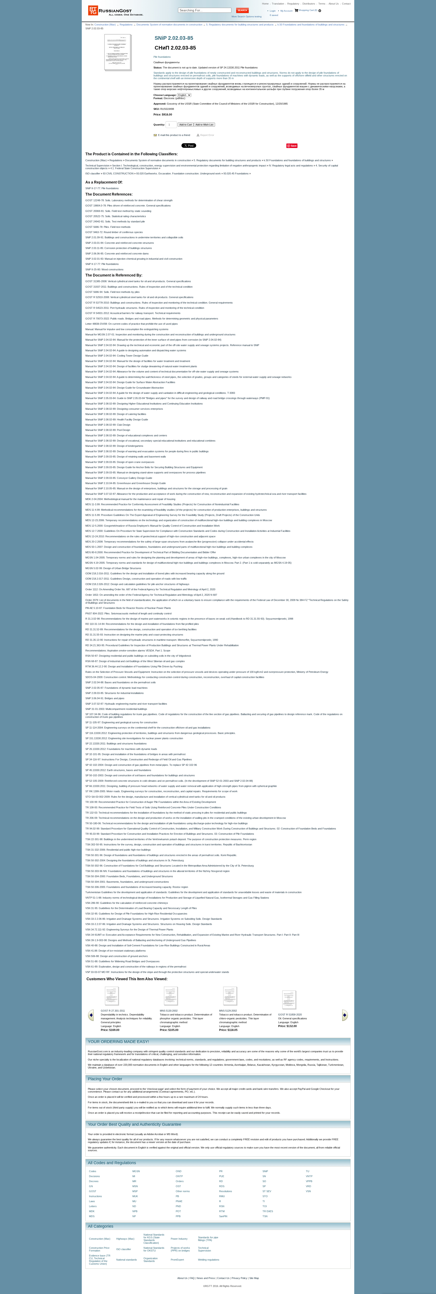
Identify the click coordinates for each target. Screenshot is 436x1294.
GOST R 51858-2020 (290, 1014)
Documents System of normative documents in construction (169, 24)
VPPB (309, 1181)
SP (264, 1186)
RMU (222, 1196)
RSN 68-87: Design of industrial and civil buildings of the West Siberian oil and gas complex (135, 661)
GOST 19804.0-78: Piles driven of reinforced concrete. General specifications (128, 205)
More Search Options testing (247, 16)
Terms (321, 3)
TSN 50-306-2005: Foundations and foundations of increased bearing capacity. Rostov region (136, 887)
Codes (92, 1171)
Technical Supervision (97, 165)
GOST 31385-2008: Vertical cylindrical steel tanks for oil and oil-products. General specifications (138, 281)
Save (294, 145)
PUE (221, 1176)
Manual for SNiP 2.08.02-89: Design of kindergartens (114, 446)
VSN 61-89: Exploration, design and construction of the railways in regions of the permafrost (135, 966)
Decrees (94, 1181)
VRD (308, 1186)
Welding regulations (208, 1259)
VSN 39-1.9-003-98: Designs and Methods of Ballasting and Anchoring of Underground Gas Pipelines (140, 940)
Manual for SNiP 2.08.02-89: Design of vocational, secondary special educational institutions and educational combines (150, 440)
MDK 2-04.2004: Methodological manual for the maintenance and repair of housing (130, 499)
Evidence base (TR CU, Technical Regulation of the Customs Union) (99, 1259)
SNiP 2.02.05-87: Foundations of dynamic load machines (116, 687)
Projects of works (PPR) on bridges (180, 1249)
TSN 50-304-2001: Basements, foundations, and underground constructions (127, 881)
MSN (135, 1186)
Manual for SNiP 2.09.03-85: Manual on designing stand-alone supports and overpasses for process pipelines (145, 472)
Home (265, 3)
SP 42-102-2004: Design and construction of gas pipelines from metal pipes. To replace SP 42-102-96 (141, 765)
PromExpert (177, 1259)
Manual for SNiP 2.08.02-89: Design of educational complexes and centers (126, 435)
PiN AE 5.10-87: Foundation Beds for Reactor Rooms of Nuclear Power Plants (128, 608)
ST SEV (267, 1191)
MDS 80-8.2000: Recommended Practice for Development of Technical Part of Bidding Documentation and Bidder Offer (150, 552)
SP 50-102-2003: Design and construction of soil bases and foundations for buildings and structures (140, 775)
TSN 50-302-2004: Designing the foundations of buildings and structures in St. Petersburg (134, 860)
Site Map (254, 1278)
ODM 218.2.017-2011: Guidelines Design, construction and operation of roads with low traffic (136, 578)
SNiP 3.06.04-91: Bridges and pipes (104, 698)
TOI (265, 1206)
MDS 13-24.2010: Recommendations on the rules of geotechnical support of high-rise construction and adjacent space (150, 536)
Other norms (183, 1191)
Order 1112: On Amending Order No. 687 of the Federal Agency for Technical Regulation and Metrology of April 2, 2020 (150, 589)
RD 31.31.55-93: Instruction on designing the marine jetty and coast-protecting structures (134, 634)
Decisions (94, 1176)
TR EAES (268, 1211)
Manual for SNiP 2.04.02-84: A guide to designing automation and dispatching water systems (135, 350)
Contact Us (223, 1278)
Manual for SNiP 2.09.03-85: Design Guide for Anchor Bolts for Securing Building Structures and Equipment (144, 467)
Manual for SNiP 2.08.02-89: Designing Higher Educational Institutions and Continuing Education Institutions (144, 403)
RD (221, 1181)
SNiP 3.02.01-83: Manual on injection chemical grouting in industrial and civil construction (133, 258)
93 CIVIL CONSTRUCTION (118, 173)
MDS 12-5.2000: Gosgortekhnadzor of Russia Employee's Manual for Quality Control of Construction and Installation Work (152, 525)
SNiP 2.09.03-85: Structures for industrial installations (114, 693)
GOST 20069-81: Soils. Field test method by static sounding (118, 211)
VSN (308, 1191)
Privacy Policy (239, 1278)
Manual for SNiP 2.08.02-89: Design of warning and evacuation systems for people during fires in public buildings (147, 451)
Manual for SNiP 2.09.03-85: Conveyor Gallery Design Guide (118, 478)
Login (273, 11)
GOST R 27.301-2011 (113, 1010)
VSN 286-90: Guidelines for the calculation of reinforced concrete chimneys (126, 903)
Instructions (95, 1196)
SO (264, 1181)
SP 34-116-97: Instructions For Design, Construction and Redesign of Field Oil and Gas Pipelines (138, 759)
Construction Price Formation (99, 1249)
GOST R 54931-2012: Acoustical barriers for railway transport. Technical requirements (133, 313)
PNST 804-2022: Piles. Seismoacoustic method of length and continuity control (128, 613)
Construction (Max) (105, 24)
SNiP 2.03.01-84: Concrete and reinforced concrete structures (119, 242)
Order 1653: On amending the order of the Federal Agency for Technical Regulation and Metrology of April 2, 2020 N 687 (151, 594)
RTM (222, 1211)
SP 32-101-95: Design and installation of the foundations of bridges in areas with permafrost (135, 754)
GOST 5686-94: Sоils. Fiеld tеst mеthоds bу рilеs (112, 292)
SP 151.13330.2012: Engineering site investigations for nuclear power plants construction (134, 738)
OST (178, 1186)
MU (134, 1201)
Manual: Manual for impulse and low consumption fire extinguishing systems (126, 329)
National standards (126, 1259)
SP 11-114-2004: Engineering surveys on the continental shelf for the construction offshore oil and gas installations (148, 727)
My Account (286, 11)
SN (264, 1176)
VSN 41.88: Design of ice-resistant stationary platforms (115, 950)
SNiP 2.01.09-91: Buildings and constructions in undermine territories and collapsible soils (134, 237)
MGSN (136, 1171)
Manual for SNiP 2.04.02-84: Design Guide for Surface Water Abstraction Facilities (130, 382)
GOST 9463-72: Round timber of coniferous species (114, 232)
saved (274, 15)
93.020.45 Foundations (236, 173)
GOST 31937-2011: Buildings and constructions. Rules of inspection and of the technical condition (139, 286)
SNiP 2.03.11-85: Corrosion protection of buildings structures (118, 248)
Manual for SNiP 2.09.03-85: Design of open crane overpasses (119, 462)
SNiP (265, 1171)
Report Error (207, 135)
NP (134, 1216)
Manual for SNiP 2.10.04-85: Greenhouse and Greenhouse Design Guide (125, 483)
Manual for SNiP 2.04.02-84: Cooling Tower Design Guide (116, 355)
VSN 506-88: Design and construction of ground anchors (116, 956)
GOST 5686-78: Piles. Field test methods (108, 227)
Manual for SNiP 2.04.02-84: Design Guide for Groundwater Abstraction (124, 387)
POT (178, 1211)
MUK (135, 1196)
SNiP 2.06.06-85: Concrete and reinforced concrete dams (117, 253)
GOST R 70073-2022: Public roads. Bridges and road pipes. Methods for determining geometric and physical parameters (151, 318)
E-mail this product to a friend (174, 135)
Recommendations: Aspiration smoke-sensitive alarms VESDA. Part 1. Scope (127, 650)
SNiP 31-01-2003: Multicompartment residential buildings (116, 709)
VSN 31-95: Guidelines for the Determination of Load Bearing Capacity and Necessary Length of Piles (141, 908)
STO (265, 1196)
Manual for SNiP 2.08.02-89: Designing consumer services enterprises (124, 408)
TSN (265, 1216)
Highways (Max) (125, 1238)
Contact (346, 3)
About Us (334, 3)
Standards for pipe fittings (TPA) (208, 1238)
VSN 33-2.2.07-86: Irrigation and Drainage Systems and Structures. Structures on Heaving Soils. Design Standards (148, 924)
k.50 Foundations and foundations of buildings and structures (310, 24)
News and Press (206, 1278)
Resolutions (225, 1191)
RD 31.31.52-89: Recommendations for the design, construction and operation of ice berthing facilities (141, 629)
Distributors (308, 3)
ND (134, 1206)
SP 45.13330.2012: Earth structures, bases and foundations (118, 770)
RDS (221, 1186)
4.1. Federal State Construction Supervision (134, 168)
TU (307, 1171)
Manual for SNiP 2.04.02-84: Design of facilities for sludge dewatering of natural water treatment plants (141, 366)
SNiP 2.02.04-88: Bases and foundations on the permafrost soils (120, 682)
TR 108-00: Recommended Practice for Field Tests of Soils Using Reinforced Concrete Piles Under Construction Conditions (153, 807)
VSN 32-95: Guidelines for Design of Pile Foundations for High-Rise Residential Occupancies (136, 913)
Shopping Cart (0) (308, 10)
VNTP (309, 1176)
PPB (178, 1216)
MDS (91, 1216)
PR (221, 1171)
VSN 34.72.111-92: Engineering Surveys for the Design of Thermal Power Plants (129, 929)
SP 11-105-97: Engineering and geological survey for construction (121, 722)
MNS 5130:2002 (169, 1010)
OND (178, 1171)
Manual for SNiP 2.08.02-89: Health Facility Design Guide (116, 419)
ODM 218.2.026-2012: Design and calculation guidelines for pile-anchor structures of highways (137, 584)
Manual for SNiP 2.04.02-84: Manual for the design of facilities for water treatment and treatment (137, 361)
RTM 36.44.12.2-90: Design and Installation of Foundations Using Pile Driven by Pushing (133, 666)
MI (133, 1176)
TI (264, 1201)
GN (91, 1186)
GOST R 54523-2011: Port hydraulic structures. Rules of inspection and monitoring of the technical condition (144, 308)
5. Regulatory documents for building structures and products (240, 24)
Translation (278, 3)
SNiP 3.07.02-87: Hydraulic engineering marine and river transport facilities (126, 703)
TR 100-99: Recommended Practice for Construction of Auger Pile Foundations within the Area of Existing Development (150, 802)
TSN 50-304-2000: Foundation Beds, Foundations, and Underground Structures (129, 876)
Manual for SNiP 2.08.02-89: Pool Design (107, 430)
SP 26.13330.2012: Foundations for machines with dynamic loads (121, 749)
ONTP (179, 1176)
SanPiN (223, 1216)
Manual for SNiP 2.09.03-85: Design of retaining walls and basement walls (125, 456)
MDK (91, 1211)
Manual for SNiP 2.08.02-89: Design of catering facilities (115, 414)
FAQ (192, 1278)
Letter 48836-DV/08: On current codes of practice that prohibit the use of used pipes (131, 323)
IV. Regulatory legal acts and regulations (291, 165)
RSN (221, 1206)
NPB (134, 1211)
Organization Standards (151, 1259)
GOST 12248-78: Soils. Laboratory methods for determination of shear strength (129, 200)
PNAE (179, 1201)
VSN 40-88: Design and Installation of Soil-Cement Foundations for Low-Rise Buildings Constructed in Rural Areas (147, 945)
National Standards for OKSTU (154, 1249)
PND (178, 1206)
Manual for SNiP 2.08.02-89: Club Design (107, 424)
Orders (180, 1181)
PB (177, 1196)
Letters (93, 1206)
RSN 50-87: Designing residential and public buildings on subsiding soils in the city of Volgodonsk (138, 655)
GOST (92, 1191)
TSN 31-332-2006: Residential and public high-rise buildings (118, 849)
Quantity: (159, 124)
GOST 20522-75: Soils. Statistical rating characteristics (115, 216)
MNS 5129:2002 (228, 1010)
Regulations (126, 24)
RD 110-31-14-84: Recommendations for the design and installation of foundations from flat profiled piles (142, 624)
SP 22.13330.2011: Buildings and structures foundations (116, 743)
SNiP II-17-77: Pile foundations (102, 188)
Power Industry (179, 1238)
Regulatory (293, 3)
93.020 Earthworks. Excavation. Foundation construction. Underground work (178, 173)
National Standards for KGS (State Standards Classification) (154, 1238)
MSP (135, 1191)
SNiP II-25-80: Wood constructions (104, 269)
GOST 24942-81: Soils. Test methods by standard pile (115, 221)
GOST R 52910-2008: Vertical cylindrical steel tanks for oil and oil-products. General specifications (139, 297)
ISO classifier (92, 173)
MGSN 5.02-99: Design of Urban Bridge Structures (113, 568)
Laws (92, 1201)
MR (134, 1181)
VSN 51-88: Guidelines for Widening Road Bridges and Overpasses (122, 961)
